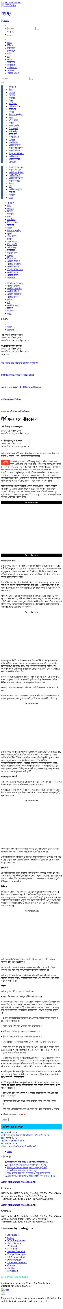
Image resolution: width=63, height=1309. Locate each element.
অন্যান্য (10, 70)
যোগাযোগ (12, 161)
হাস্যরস (12, 139)
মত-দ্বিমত (13, 103)
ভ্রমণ (11, 117)
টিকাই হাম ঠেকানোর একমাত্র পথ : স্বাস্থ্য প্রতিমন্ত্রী (17, 375)
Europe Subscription (17, 1254)
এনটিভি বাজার (14, 156)
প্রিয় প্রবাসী (13, 128)
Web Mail (12, 1246)
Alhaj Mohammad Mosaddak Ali (18, 1182)
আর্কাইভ (12, 194)
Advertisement (14, 1243)
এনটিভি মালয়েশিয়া (16, 148)
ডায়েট (9, 42)
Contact (11, 1265)
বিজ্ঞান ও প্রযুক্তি (15, 114)
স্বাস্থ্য (6, 13)
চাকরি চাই (13, 134)
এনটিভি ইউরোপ (15, 145)
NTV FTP (12, 1248)
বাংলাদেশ (12, 86)
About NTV (13, 1234)
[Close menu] (2, 82)
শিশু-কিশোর (13, 142)
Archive (11, 1268)
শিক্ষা (11, 100)
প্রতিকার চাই (12, 67)
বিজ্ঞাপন (12, 192)
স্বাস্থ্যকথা (11, 62)
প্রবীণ (9, 53)
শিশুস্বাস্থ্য (11, 51)
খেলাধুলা (12, 92)
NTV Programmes (16, 1240)
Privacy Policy (14, 1259)
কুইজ (11, 197)
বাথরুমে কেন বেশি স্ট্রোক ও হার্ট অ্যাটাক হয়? (16, 411)
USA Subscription (16, 1257)
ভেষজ (9, 59)
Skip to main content (11, 2)
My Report (12, 1271)
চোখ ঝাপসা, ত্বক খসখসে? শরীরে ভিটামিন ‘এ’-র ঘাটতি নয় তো (21, 387)
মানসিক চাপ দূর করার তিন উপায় (11, 399)
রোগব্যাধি (11, 64)
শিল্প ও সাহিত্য (14, 106)
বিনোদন (12, 95)
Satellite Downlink (16, 1251)
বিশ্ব (10, 89)
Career (10, 1237)
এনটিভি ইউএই (14, 150)
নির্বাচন (11, 123)
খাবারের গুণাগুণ (13, 73)
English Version (16, 153)
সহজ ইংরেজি (14, 125)
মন (8, 56)
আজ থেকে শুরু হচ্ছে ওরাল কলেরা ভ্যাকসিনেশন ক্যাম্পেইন (19, 363)
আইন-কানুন (13, 131)
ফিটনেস (10, 45)
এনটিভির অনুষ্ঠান (15, 189)
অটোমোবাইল (14, 136)
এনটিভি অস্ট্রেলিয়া (16, 172)
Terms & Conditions (17, 1262)
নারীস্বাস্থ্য (11, 48)
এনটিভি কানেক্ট (14, 159)
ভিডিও (11, 183)
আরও (9, 1151)
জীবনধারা (12, 109)
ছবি (10, 186)
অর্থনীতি (12, 98)
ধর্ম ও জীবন (13, 120)
